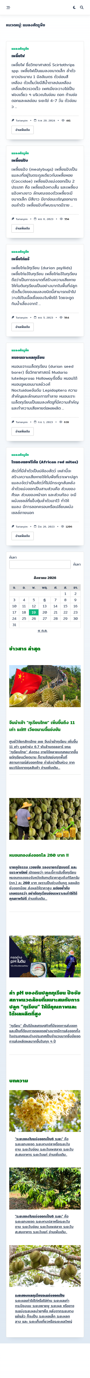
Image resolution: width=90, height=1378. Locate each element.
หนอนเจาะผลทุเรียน (28, 357)
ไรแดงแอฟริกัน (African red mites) (45, 462)
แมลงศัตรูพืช (20, 48)
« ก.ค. (43, 630)
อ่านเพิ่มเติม (23, 129)
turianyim (22, 120)
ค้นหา (13, 557)
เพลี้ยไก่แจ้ (21, 259)
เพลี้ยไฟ (18, 56)
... (16, 107)
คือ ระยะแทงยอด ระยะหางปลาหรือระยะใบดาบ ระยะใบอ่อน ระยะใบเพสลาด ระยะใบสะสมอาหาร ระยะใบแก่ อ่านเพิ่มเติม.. (44, 1146)
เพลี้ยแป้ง (20, 160)
